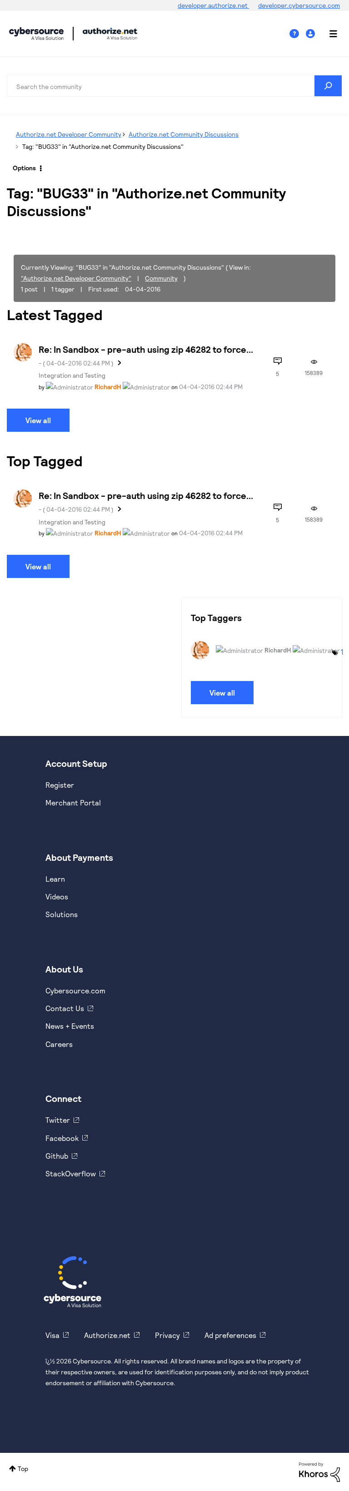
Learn (55, 878)
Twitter (57, 1120)
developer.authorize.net (213, 5)
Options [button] (24, 168)
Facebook (62, 1138)
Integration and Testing (72, 375)
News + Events (69, 1026)
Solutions (61, 914)
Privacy (167, 1335)
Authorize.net (107, 1335)
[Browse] (328, 33)
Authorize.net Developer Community (68, 134)
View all (38, 420)
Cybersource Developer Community (36, 33)
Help (297, 34)
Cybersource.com (75, 990)
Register (59, 784)
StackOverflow (70, 1173)
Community (161, 278)
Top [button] (23, 1468)
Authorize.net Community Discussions (184, 134)
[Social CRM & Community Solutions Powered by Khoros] (319, 1471)
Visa (52, 1335)
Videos (56, 896)
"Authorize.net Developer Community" (76, 278)
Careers (59, 1044)
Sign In (311, 34)
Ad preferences (230, 1335)
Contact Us (64, 1008)
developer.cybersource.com (299, 5)
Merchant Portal (73, 802)
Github (56, 1155)
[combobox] (174, 86)
